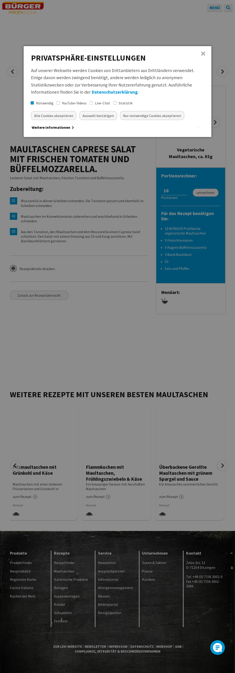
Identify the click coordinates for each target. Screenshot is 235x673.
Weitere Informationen (51, 127)
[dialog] (117, 91)
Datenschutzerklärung (114, 92)
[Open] (217, 647)
